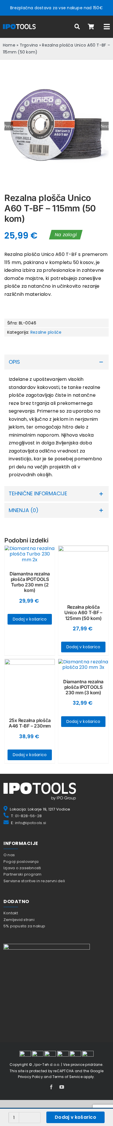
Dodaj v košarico (75, 1117)
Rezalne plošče (45, 332)
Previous (8, 126)
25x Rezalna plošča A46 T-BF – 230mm (30, 723)
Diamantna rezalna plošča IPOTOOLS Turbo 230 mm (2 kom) (30, 582)
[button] (56, 362)
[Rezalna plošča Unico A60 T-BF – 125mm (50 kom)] (83, 571)
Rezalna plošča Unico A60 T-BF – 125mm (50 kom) (83, 612)
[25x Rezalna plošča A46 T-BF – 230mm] (30, 684)
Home (9, 45)
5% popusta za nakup (24, 926)
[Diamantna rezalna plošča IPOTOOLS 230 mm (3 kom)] (83, 664)
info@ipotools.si (30, 823)
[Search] (77, 26)
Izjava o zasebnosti (22, 868)
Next (105, 126)
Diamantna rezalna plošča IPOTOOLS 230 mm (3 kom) (83, 687)
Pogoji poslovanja (21, 861)
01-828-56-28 (28, 816)
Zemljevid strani (18, 919)
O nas (9, 855)
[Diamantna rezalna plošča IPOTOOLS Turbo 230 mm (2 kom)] (30, 554)
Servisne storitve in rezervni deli (34, 881)
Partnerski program (22, 874)
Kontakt (10, 913)
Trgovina (29, 45)
